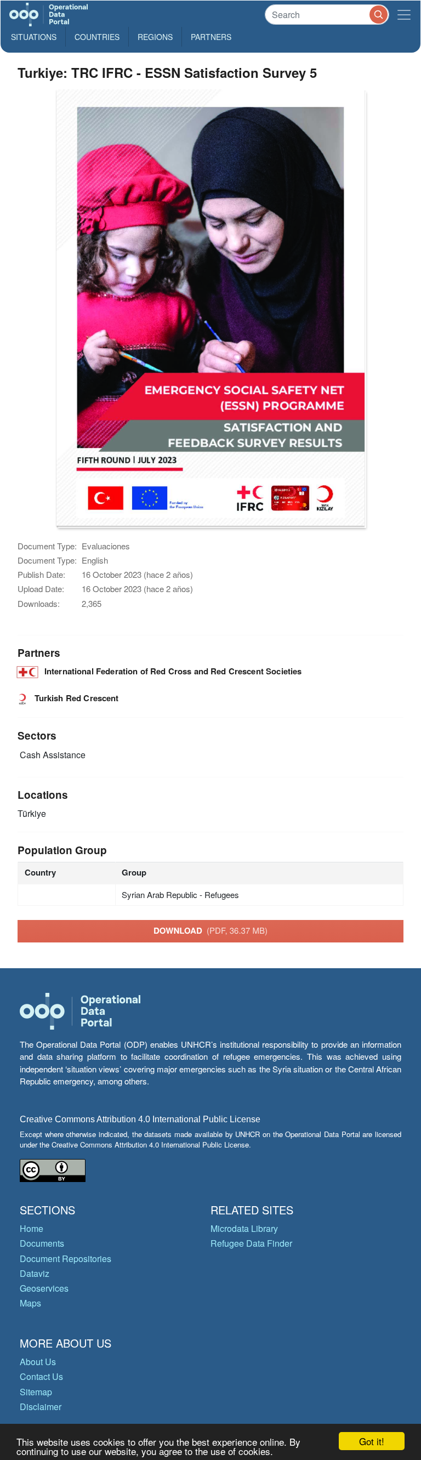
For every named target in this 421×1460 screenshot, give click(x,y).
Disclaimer (40, 1406)
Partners (211, 36)
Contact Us (41, 1376)
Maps (30, 1303)
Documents (42, 1243)
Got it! (371, 1441)
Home (31, 1228)
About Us (38, 1361)
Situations (33, 36)
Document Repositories (65, 1258)
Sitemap (36, 1391)
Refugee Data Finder (251, 1243)
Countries (97, 36)
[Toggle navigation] (404, 14)
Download (210, 930)
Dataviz (34, 1273)
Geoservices (44, 1288)
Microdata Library (244, 1228)
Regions (155, 36)
